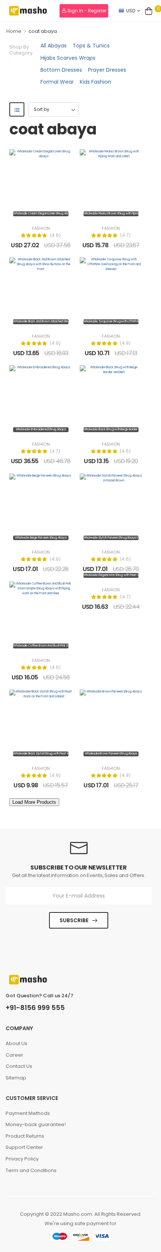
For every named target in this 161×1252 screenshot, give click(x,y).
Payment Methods (28, 1113)
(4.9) (55, 343)
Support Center (24, 1147)
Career (14, 1055)
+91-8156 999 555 (35, 1007)
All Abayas (53, 45)
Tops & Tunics (91, 45)
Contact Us (19, 1066)
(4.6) (55, 235)
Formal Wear (57, 82)
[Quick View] (52, 212)
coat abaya (42, 31)
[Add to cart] (29, 212)
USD (130, 10)
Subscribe (74, 920)
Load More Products (34, 802)
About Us (16, 1043)
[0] (148, 11)
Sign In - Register (86, 10)
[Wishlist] (40, 212)
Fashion (41, 228)
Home (13, 31)
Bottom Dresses (61, 70)
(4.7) (125, 235)
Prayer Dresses (107, 70)
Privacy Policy (22, 1158)
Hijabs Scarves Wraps (67, 58)
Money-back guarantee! (36, 1124)
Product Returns (25, 1136)
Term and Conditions (31, 1170)
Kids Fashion (95, 82)
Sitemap (16, 1077)
